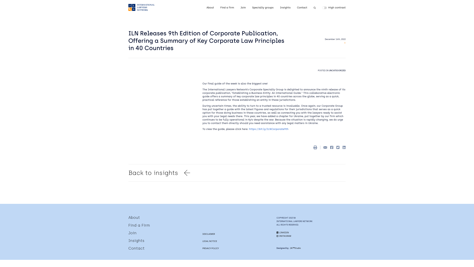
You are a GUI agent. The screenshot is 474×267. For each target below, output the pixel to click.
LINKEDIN (284, 232)
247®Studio (295, 248)
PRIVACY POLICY (210, 248)
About (210, 7)
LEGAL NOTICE (209, 241)
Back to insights (153, 172)
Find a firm (227, 7)
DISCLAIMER (208, 234)
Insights (285, 7)
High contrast (337, 7)
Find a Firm (139, 225)
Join (243, 7)
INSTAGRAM (285, 236)
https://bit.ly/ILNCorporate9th (268, 129)
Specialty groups (263, 7)
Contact (302, 7)
